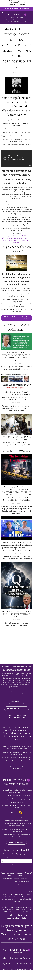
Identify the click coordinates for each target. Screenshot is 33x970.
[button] (2, 13)
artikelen (11, 757)
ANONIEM (10, 818)
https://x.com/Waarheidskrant (20, 958)
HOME (23, 918)
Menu (31, 13)
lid (17, 674)
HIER (24, 818)
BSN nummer (18, 754)
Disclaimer (10, 915)
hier (18, 676)
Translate (22, 4)
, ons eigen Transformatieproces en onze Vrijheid (16, 934)
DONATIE (5, 676)
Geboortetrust (27, 752)
